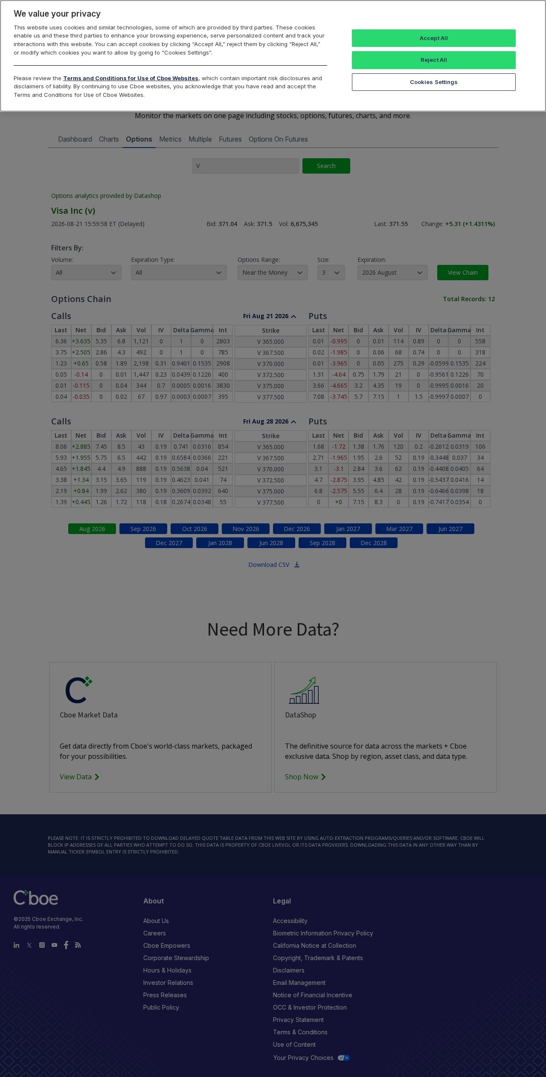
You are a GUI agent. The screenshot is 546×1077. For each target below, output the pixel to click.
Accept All (434, 38)
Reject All (434, 59)
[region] (273, 56)
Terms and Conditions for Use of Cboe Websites (130, 78)
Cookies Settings (434, 81)
